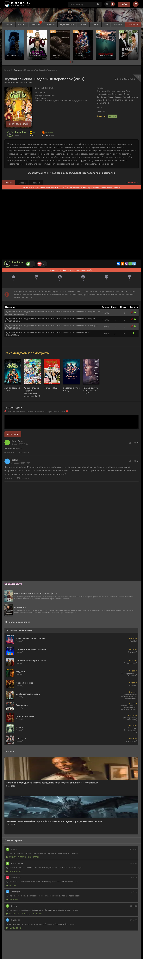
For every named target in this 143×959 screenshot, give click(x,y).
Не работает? (132, 183)
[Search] (98, 4)
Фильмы (22, 24)
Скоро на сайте (13, 583)
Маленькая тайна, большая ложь (26, 914)
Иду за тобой (15, 928)
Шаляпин (13, 899)
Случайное (133, 24)
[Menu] (136, 4)
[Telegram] (134, 263)
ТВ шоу (83, 24)
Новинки (36, 24)
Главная (8, 24)
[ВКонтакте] (118, 263)
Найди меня (15, 871)
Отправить (13, 434)
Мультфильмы (67, 24)
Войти (124, 4)
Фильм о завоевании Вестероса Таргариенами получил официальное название (54, 821)
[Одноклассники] (122, 263)
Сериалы (50, 24)
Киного (7, 70)
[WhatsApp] (130, 263)
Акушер (12, 885)
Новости (118, 24)
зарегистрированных (35, 187)
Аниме (95, 24)
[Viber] (126, 263)
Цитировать (24, 452)
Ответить (8, 452)
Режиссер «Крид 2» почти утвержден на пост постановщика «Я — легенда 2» (52, 782)
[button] (70, 62)
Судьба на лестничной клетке (24, 857)
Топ (106, 24)
